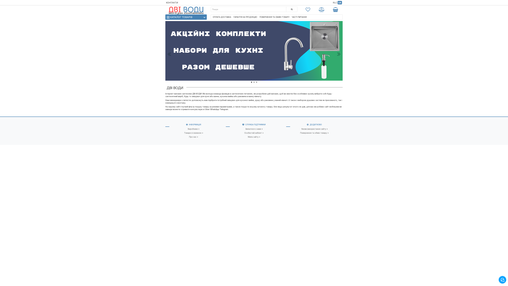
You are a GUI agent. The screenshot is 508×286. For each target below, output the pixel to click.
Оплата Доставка (222, 17)
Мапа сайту (253, 137)
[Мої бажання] (308, 9)
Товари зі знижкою (192, 133)
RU (334, 2)
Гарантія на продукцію (245, 17)
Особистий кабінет (253, 133)
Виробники (193, 129)
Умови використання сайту (313, 129)
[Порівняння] (321, 9)
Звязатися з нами (253, 129)
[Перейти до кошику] (335, 9)
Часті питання (299, 17)
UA (339, 2)
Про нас (192, 137)
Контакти (172, 2)
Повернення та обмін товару (274, 17)
